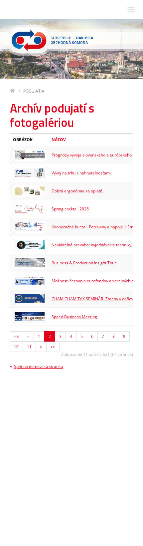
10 (16, 347)
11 (29, 347)
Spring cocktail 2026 (70, 209)
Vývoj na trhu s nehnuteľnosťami (81, 173)
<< (16, 336)
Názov (59, 139)
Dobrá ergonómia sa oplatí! (77, 191)
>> (53, 347)
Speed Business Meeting (74, 317)
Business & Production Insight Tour (84, 263)
